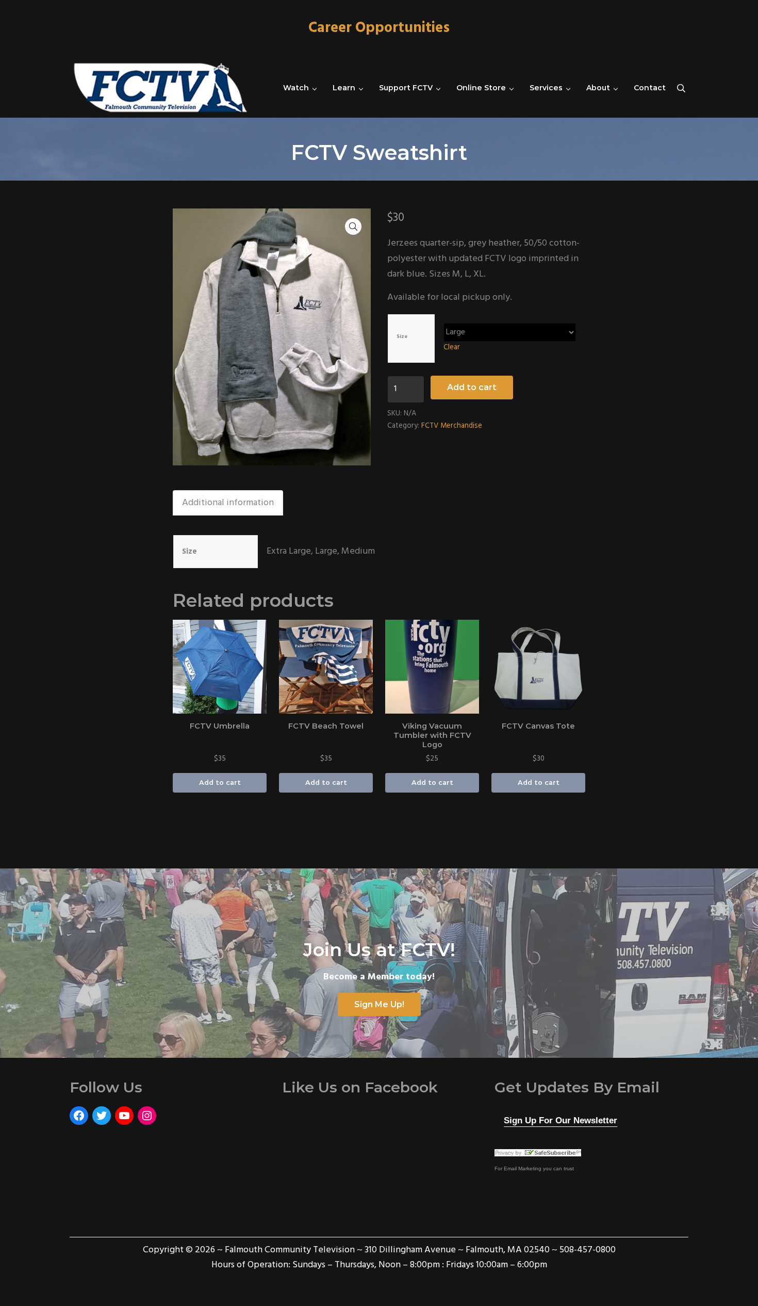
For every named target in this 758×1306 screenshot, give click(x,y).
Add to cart (472, 387)
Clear (451, 347)
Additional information (228, 502)
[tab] (228, 502)
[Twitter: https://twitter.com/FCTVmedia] (101, 1115)
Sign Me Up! (379, 1004)
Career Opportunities (379, 28)
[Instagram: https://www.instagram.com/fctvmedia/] (147, 1115)
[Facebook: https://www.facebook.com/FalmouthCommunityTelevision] (79, 1115)
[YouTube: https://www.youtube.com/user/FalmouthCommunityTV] (124, 1115)
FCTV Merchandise (451, 426)
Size (402, 337)
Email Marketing (522, 1168)
